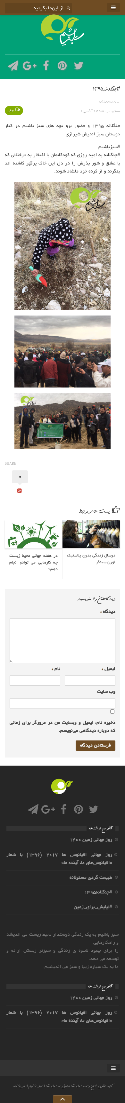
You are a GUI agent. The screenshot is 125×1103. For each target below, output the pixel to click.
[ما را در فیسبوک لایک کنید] (46, 67)
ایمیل (108, 669)
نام (56, 669)
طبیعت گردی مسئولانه (91, 877)
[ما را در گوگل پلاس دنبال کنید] (29, 67)
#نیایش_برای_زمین (93, 907)
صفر (10, 110)
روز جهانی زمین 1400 (91, 840)
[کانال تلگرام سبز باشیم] (13, 67)
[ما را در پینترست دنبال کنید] (62, 67)
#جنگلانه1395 (98, 892)
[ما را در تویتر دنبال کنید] (78, 67)
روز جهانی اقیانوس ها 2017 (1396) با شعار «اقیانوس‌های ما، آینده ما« (59, 859)
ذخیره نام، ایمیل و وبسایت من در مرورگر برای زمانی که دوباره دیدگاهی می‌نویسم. (62, 726)
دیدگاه (107, 611)
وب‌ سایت (106, 691)
